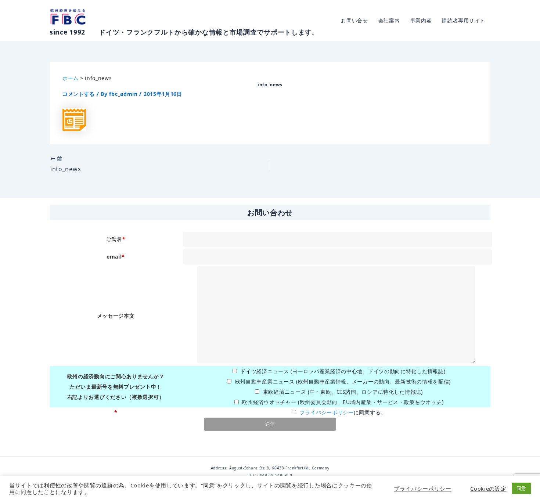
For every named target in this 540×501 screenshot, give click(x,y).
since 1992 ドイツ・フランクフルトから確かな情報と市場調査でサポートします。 (184, 32)
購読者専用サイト (463, 20)
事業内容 (421, 20)
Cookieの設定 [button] (488, 488)
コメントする (78, 93)
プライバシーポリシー (327, 412)
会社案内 (389, 20)
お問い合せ (354, 20)
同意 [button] (521, 488)
